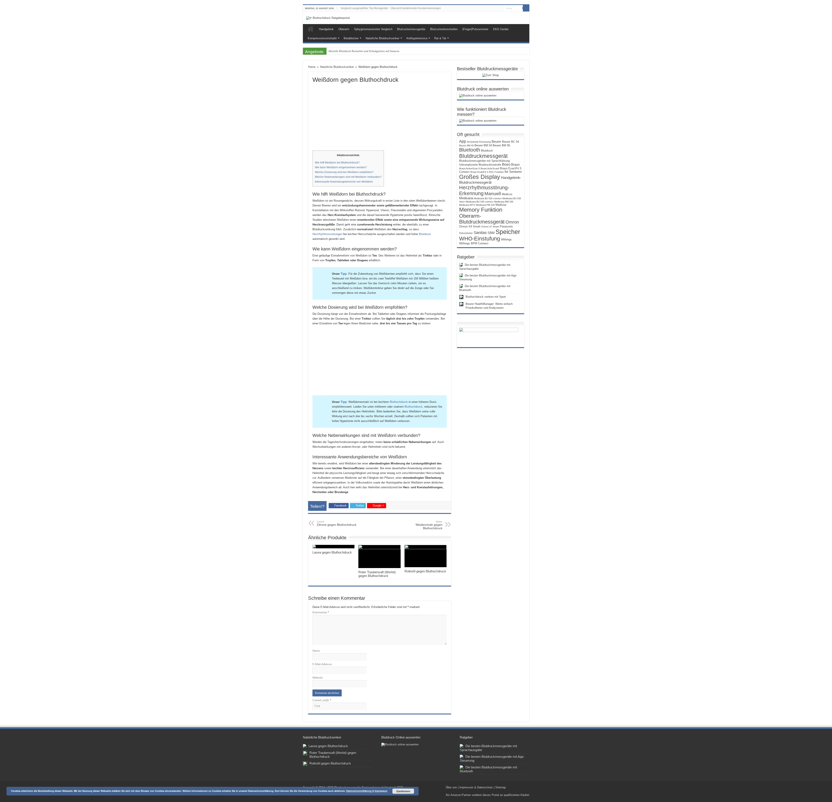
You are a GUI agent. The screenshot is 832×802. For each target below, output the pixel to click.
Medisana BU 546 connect (479, 201)
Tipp (344, 273)
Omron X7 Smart (490, 226)
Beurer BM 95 (501, 145)
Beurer (496, 141)
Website (317, 677)
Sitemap (500, 787)
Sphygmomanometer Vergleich (373, 29)
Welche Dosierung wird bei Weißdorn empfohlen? (344, 172)
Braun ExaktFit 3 (479, 172)
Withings (506, 239)
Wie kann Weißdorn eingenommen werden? (341, 167)
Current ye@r (321, 700)
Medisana (466, 198)
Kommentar (320, 612)
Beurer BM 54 (483, 145)
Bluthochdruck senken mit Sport (486, 296)
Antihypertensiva (416, 38)
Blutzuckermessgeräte (411, 29)
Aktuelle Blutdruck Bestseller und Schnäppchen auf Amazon (363, 51)
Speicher (508, 231)
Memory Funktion (480, 209)
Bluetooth (469, 150)
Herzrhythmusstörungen (327, 234)
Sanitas (480, 232)
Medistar (501, 204)
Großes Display (479, 176)
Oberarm (343, 29)
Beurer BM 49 (466, 145)
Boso (506, 164)
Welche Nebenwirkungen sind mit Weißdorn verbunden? (348, 176)
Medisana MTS (467, 205)
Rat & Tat (440, 38)
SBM (491, 233)
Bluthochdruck (399, 401)
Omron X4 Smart (469, 226)
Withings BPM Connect (473, 243)
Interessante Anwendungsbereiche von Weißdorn (344, 181)
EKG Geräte (501, 29)
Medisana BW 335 (503, 201)
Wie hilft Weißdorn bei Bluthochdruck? (337, 162)
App (462, 141)
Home (310, 28)
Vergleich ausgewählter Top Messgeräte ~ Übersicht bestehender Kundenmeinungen (391, 8)
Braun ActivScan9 (490, 168)
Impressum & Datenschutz (476, 787)
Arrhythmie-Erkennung (479, 141)
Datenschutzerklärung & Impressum (366, 790)
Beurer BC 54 (510, 141)
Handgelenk (326, 29)
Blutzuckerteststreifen (444, 29)
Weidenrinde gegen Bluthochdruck (429, 525)
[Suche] (526, 8)
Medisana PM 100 (485, 205)
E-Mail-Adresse (322, 664)
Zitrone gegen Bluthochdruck (336, 523)
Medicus (507, 194)
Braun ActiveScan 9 (469, 168)
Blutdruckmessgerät (483, 156)
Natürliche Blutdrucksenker (382, 38)
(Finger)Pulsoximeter (475, 29)
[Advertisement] (379, 115)
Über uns (451, 787)
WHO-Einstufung (479, 238)
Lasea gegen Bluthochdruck (332, 552)
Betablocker (351, 38)
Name (316, 650)
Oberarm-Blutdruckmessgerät (482, 219)
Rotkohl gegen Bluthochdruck (425, 571)
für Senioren (513, 171)
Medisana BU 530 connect (488, 198)
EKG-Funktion (496, 172)
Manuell (492, 193)
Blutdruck (425, 234)
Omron (512, 222)
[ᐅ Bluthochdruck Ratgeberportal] (328, 17)
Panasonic (506, 226)
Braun (515, 164)
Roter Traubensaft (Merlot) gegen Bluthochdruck (377, 574)
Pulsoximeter (466, 233)
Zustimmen (403, 791)
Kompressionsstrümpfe (322, 38)
